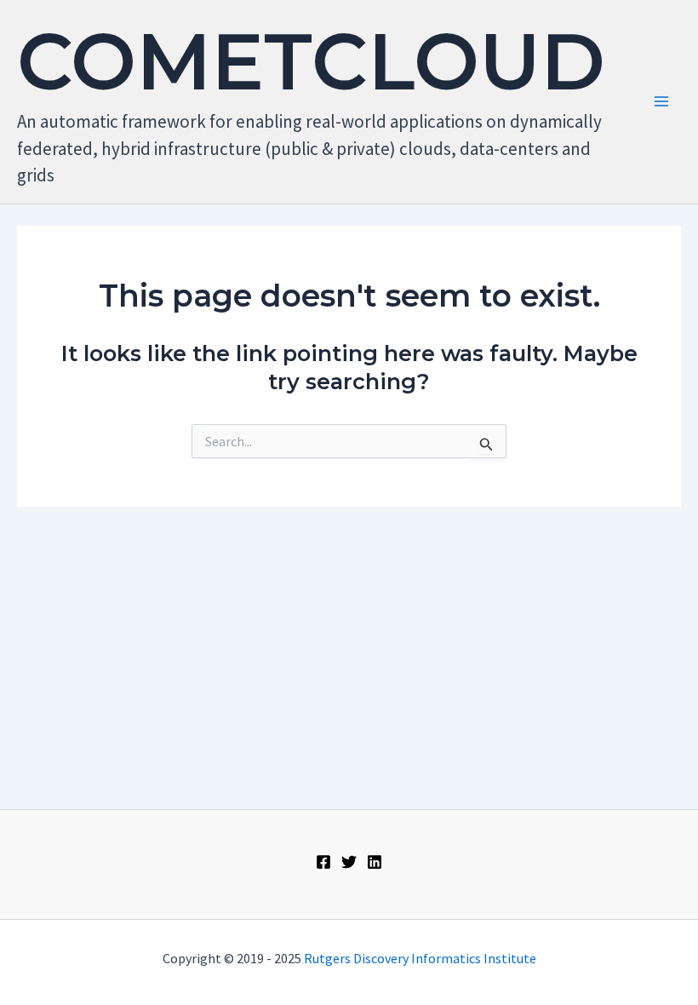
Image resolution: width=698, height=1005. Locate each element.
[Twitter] (349, 862)
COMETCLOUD (311, 61)
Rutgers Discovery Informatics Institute (420, 958)
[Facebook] (323, 862)
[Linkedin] (374, 862)
